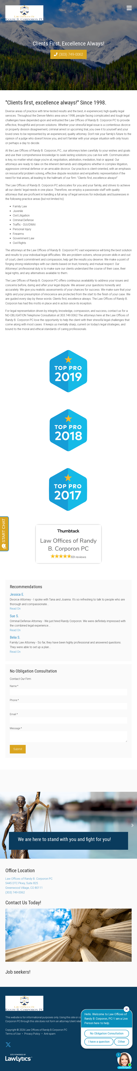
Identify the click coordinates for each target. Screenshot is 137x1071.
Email (14, 714)
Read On (15, 608)
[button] (4, 825)
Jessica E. (17, 594)
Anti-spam (49, 1033)
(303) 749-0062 (71, 54)
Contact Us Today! (23, 903)
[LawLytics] (18, 1058)
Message (16, 728)
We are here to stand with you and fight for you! (64, 839)
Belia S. (15, 637)
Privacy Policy (32, 1033)
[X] (8, 1044)
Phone (14, 700)
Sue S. (14, 616)
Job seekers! (17, 972)
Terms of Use (13, 1033)
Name (14, 686)
